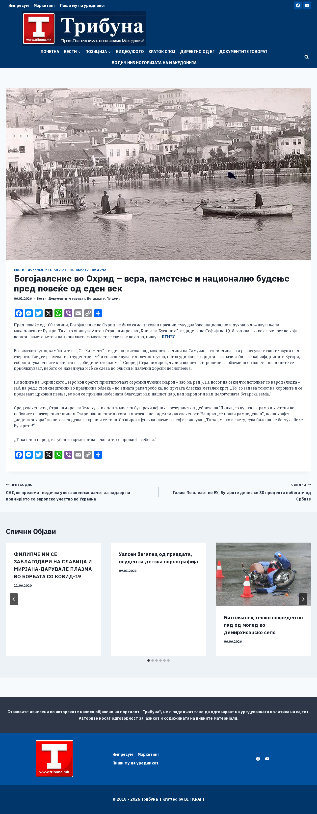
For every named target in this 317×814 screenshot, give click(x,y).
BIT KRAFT (194, 799)
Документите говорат (243, 51)
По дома (99, 269)
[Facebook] (298, 5)
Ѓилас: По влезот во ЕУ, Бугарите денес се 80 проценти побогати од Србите (242, 492)
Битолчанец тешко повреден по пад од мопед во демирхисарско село (263, 625)
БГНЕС (168, 337)
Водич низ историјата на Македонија (154, 62)
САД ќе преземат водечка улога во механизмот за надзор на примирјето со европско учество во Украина (68, 492)
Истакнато (79, 269)
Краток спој (162, 51)
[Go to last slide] (14, 599)
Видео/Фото (130, 51)
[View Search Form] (306, 57)
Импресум (18, 5)
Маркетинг (44, 5)
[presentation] (263, 574)
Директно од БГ (197, 51)
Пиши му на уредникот (83, 5)
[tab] (148, 660)
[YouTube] (307, 5)
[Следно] (303, 599)
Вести (19, 269)
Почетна (50, 51)
